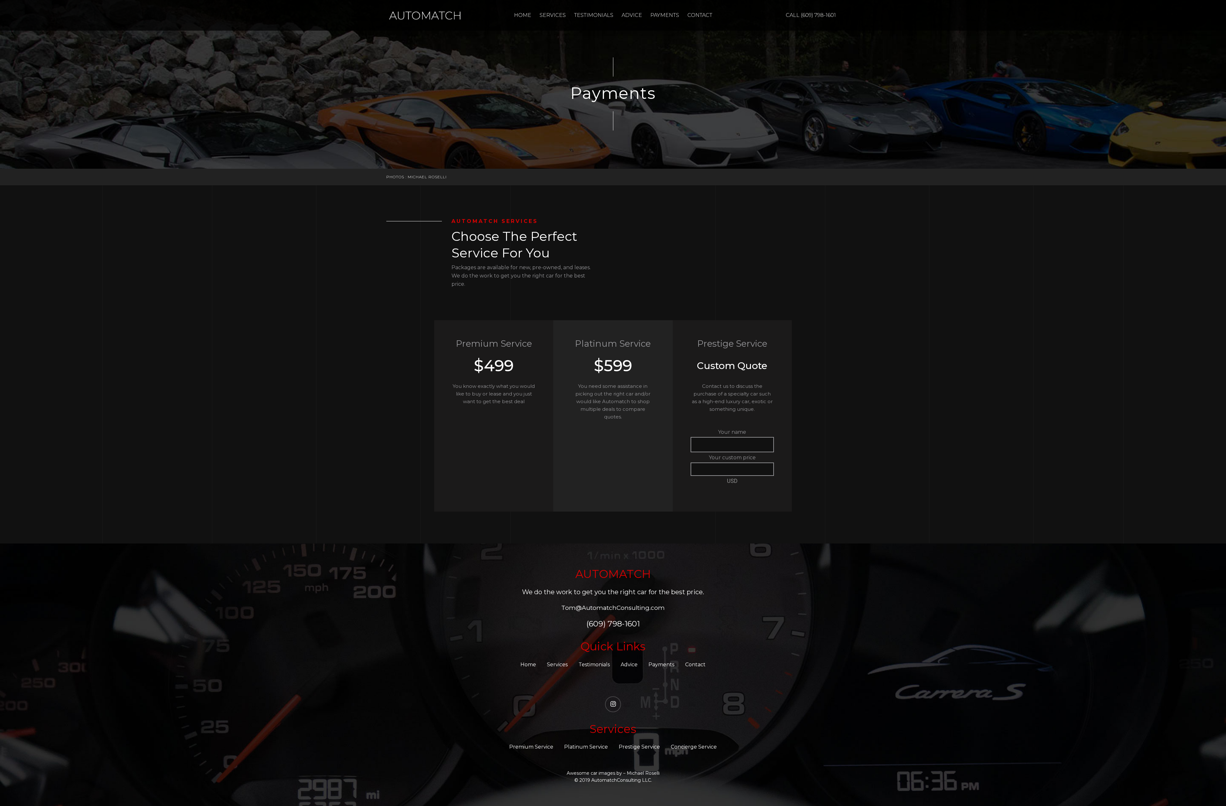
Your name (732, 432)
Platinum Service (586, 747)
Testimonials (593, 15)
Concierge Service (694, 747)
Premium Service (531, 747)
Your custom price (732, 458)
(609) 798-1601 (613, 623)
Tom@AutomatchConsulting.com (613, 607)
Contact (699, 15)
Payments (664, 15)
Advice (632, 15)
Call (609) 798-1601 (811, 15)
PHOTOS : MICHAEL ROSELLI (416, 176)
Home (522, 15)
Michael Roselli (643, 773)
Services (553, 15)
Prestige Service (639, 747)
